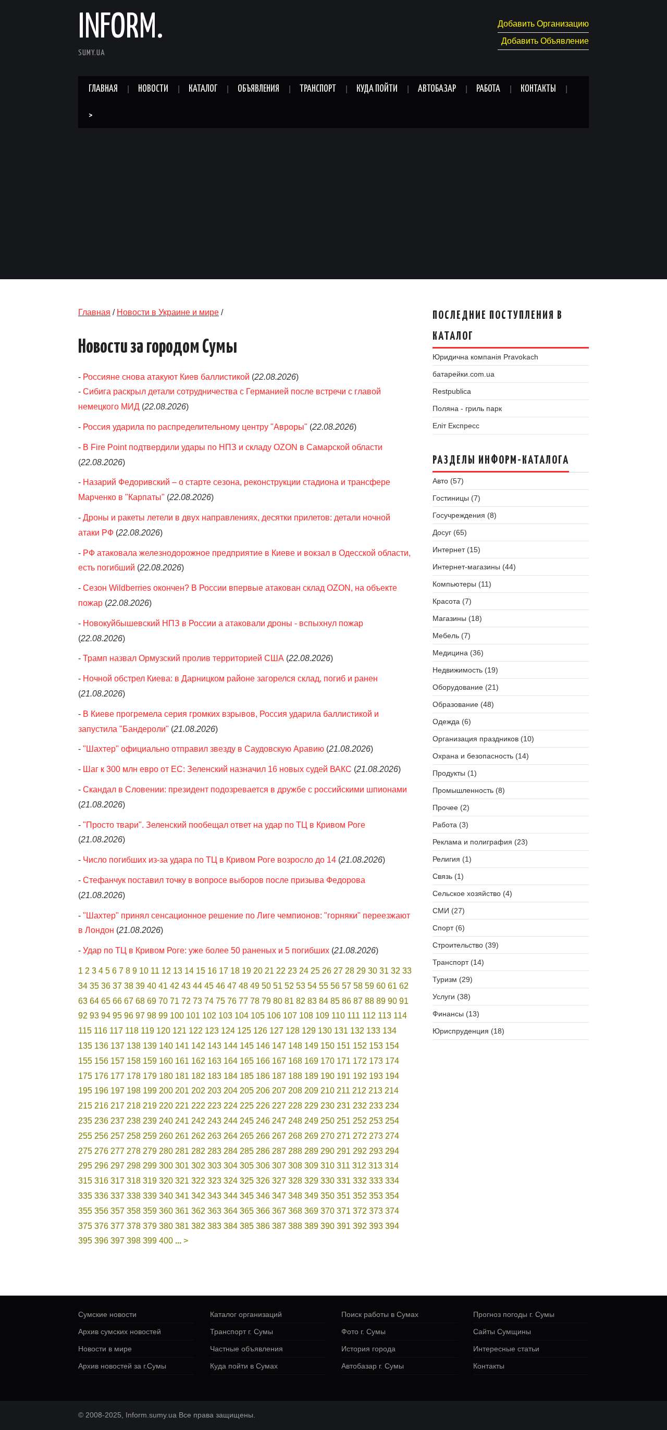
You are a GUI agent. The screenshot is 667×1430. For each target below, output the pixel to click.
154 (392, 1045)
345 (247, 1195)
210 (327, 1090)
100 (177, 1015)
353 (376, 1195)
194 (392, 1076)
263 (214, 1135)
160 (166, 1060)
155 (85, 1060)
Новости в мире (105, 1349)
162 (198, 1060)
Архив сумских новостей (119, 1331)
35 (94, 985)
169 (311, 1060)
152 (360, 1045)
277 (117, 1151)
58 (358, 985)
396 (101, 1240)
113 (384, 1015)
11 (155, 970)
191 (344, 1076)
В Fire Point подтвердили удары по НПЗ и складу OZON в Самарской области (232, 447)
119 (147, 1030)
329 (311, 1180)
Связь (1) (448, 876)
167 (279, 1060)
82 (300, 1001)
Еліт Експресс (456, 425)
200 (166, 1090)
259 (150, 1135)
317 (117, 1180)
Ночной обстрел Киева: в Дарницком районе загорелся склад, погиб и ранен (230, 678)
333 (376, 1180)
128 (293, 1030)
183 (214, 1076)
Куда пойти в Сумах (244, 1366)
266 (263, 1135)
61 (392, 985)
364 (231, 1211)
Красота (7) (452, 601)
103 (225, 1015)
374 (392, 1211)
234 (392, 1105)
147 (279, 1045)
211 (343, 1090)
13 (177, 970)
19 (246, 970)
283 (214, 1151)
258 (134, 1135)
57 (346, 985)
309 (311, 1165)
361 (182, 1211)
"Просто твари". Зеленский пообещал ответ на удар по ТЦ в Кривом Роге (224, 824)
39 (140, 985)
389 (311, 1226)
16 (212, 970)
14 (189, 970)
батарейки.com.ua (464, 374)
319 (150, 1180)
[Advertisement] (333, 206)
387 (279, 1226)
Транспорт (318, 89)
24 (303, 970)
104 (241, 1015)
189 (311, 1076)
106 (274, 1015)
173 (376, 1060)
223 (214, 1105)
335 (85, 1195)
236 (101, 1120)
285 (247, 1151)
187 (279, 1076)
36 (105, 985)
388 (295, 1226)
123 (212, 1030)
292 (360, 1151)
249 (311, 1120)
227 (279, 1105)
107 (290, 1015)
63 (83, 1001)
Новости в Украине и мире (168, 312)
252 (360, 1120)
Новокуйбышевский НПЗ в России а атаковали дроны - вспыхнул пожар (223, 623)
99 (163, 1015)
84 (323, 1001)
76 (232, 1001)
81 (289, 1001)
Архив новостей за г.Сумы (122, 1366)
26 (326, 970)
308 (295, 1165)
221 (182, 1105)
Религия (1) (452, 859)
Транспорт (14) (458, 962)
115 (85, 1030)
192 (360, 1076)
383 (214, 1226)
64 (94, 1001)
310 (327, 1165)
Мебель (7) (452, 635)
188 (295, 1076)
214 (392, 1090)
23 (292, 970)
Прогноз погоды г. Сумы (513, 1314)
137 (117, 1045)
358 (134, 1211)
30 (372, 970)
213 (375, 1090)
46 (220, 985)
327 (279, 1180)
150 (327, 1045)
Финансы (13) (456, 1014)
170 (327, 1060)
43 (186, 985)
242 (198, 1120)
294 (392, 1151)
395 (85, 1240)
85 (335, 1001)
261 (182, 1135)
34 (83, 985)
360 (166, 1211)
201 (182, 1090)
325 (247, 1180)
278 (134, 1151)
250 (327, 1120)
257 (117, 1135)
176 (101, 1076)
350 (327, 1195)
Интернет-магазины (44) (474, 567)
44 (197, 985)
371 (344, 1211)
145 (247, 1045)
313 (375, 1165)
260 (166, 1135)
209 (311, 1090)
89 (381, 1001)
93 (94, 1015)
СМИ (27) (449, 910)
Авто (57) (448, 481)
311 (343, 1165)
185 (247, 1076)
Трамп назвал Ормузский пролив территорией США (183, 658)
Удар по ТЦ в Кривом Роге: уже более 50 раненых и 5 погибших (206, 950)
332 (360, 1180)
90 (392, 1001)
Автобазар (437, 89)
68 (140, 1001)
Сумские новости (107, 1314)
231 (344, 1105)
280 (166, 1151)
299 (150, 1165)
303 (214, 1165)
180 (166, 1076)
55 (323, 985)
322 (198, 1180)
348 (295, 1195)
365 (247, 1211)
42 (174, 985)
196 (101, 1090)
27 (338, 970)
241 (182, 1120)
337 (117, 1195)
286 (263, 1151)
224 (231, 1105)
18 (235, 970)
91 (404, 1001)
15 (200, 970)
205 (247, 1090)
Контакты (538, 89)
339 (150, 1195)
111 (353, 1015)
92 (83, 1015)
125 (244, 1030)
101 (193, 1015)
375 (85, 1226)
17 (223, 970)
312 (359, 1165)
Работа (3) (450, 824)
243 (214, 1120)
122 (196, 1030)
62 (404, 985)
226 (263, 1105)
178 (134, 1076)
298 (134, 1165)
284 (231, 1151)
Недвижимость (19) (465, 670)
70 (163, 1001)
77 (243, 1001)
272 (360, 1135)
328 (295, 1180)
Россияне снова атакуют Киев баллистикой (166, 376)
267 (279, 1135)
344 (231, 1195)
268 (295, 1135)
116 (100, 1030)
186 (263, 1076)
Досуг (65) (450, 532)
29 (361, 970)
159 (150, 1060)
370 (327, 1211)
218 (134, 1105)
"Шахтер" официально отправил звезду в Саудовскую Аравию (203, 748)
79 (266, 1001)
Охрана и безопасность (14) (481, 756)
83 (312, 1001)
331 (344, 1180)
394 (392, 1226)
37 (117, 985)
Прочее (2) (451, 807)
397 (117, 1240)
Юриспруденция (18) (468, 1031)
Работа (488, 89)
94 (105, 1015)
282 (198, 1151)
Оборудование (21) (466, 687)
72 (186, 1001)
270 (327, 1135)
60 (381, 985)
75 (220, 1001)
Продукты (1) (455, 773)
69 (151, 1001)
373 (376, 1211)
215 (85, 1105)
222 (198, 1105)
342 (198, 1195)
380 (166, 1226)
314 (392, 1165)
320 (166, 1180)
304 (231, 1165)
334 (392, 1180)
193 (376, 1076)
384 (231, 1226)
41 (163, 985)
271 (344, 1135)
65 (105, 1001)
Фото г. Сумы (363, 1331)
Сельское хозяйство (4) (472, 893)
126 (260, 1030)
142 (198, 1045)
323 (214, 1180)
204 (231, 1090)
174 (392, 1060)
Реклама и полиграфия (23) (480, 842)
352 (360, 1195)
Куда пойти (377, 89)
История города (368, 1349)
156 (101, 1060)
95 (117, 1015)
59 (369, 985)
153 (376, 1045)
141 (182, 1045)
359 (150, 1211)
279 (150, 1151)
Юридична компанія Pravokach (485, 357)
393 (376, 1226)
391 (344, 1226)
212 (359, 1090)
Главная (103, 89)
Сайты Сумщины (502, 1331)
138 (134, 1045)
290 (327, 1151)
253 (376, 1120)
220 (166, 1105)
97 (140, 1015)
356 (101, 1211)
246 (263, 1120)
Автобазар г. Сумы (372, 1366)
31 (384, 970)
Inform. (120, 28)
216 (101, 1105)
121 (179, 1030)
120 (163, 1030)
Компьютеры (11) (462, 584)
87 (358, 1001)
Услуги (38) (452, 996)
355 (85, 1211)
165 (247, 1060)
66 (117, 1001)
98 (151, 1015)
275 (85, 1151)
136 (101, 1045)
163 (214, 1060)
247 (279, 1120)
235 (85, 1120)
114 (400, 1015)
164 (231, 1060)
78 (255, 1001)
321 (182, 1180)
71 (174, 1001)
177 (117, 1076)
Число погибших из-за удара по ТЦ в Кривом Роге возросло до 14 (209, 859)
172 (360, 1060)
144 (231, 1045)
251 (344, 1120)
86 (346, 1001)
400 (166, 1240)
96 (128, 1015)
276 (101, 1151)
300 (166, 1165)
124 (228, 1030)
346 (263, 1195)
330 (327, 1180)
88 (369, 1001)
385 (247, 1226)
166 (263, 1060)
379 (150, 1226)
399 (150, 1240)
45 (209, 985)
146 (263, 1045)
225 (247, 1105)
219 (150, 1105)
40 (151, 985)
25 (315, 970)
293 (376, 1151)
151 (344, 1045)
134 (389, 1030)
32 (395, 970)
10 (144, 970)
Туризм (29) (453, 979)
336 (101, 1195)
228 (295, 1105)
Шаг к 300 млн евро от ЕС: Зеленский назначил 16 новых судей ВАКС (217, 769)
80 (277, 1001)
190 (327, 1076)
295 (85, 1165)
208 (295, 1090)
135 (85, 1045)
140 (166, 1045)
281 (182, 1151)
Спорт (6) (449, 928)
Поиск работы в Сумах (379, 1314)
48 (243, 985)
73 (197, 1001)
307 (279, 1165)
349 (311, 1195)
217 (117, 1105)
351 (344, 1195)
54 (312, 985)
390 (327, 1226)
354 (392, 1195)
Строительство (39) (466, 945)
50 (266, 985)
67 (128, 1001)
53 (300, 985)
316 (101, 1180)
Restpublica (452, 391)
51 (277, 985)
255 (85, 1135)
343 (214, 1195)
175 (85, 1076)
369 (311, 1211)
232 (360, 1105)
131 (341, 1030)
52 (289, 985)
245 (247, 1120)
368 (295, 1211)
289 (311, 1151)
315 (85, 1180)
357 (117, 1211)
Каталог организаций (246, 1314)
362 (198, 1211)
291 (344, 1151)
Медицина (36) (458, 653)
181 (182, 1076)
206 (263, 1090)
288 (295, 1151)
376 (101, 1226)
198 (134, 1090)
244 (231, 1120)
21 (269, 970)
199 (150, 1090)
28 (349, 970)
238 (134, 1120)
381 (182, 1226)
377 (117, 1226)
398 (134, 1240)
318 (134, 1180)
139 (150, 1045)
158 (134, 1060)
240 (166, 1120)
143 (214, 1045)
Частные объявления (246, 1349)
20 (258, 970)
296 (101, 1165)
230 (327, 1105)
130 (325, 1030)
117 (116, 1030)
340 (166, 1195)
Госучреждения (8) (465, 515)
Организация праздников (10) (483, 739)
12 (166, 970)
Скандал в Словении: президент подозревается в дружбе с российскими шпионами (245, 789)
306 (263, 1165)
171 (344, 1060)
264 (231, 1135)
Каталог (203, 89)
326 (263, 1180)
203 (214, 1090)
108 (306, 1015)
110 (338, 1015)
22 (281, 970)
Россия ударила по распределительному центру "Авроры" (195, 426)
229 (311, 1105)
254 (392, 1120)
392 (360, 1226)
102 (209, 1015)
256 (101, 1135)
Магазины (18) (457, 618)
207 (279, 1090)
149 (311, 1045)
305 (247, 1165)
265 (247, 1135)
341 (182, 1195)
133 (373, 1030)
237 (117, 1120)
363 (214, 1211)
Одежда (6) (452, 721)
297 (117, 1165)
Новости (153, 89)
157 (117, 1060)
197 (117, 1090)
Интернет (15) (456, 549)
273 (376, 1135)
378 (134, 1226)
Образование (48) (463, 704)
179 (150, 1076)
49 (255, 985)
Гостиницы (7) (456, 498)
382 (198, 1226)
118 (132, 1030)
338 (134, 1195)
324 (231, 1180)
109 (322, 1015)
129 (309, 1030)
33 (407, 970)
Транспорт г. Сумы (241, 1331)
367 (279, 1211)
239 (150, 1120)
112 (369, 1015)
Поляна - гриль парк (467, 408)
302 (198, 1165)
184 (231, 1076)
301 (182, 1165)
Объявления (258, 89)
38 (128, 985)
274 (392, 1135)
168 (295, 1060)
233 (376, 1105)
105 (258, 1015)
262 (198, 1135)
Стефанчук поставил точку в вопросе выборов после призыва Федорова (224, 880)
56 (335, 985)
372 (360, 1211)
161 (182, 1060)
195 (85, 1090)
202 (198, 1090)
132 (357, 1030)
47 (232, 985)
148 (295, 1045)
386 (263, 1226)
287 (279, 1151)
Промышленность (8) (469, 790)
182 (198, 1076)
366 (263, 1211)
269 (311, 1135)
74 (209, 1001)
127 (276, 1030)
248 (295, 1120)
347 (279, 1195)
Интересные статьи (506, 1349)
